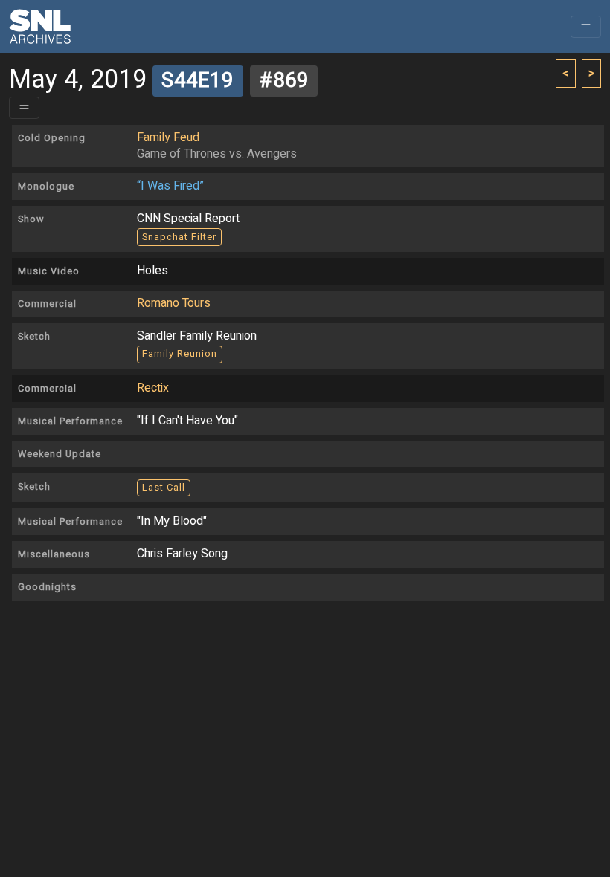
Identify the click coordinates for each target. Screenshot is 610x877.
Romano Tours (174, 303)
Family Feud (168, 137)
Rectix (153, 388)
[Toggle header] (24, 108)
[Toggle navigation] (586, 27)
